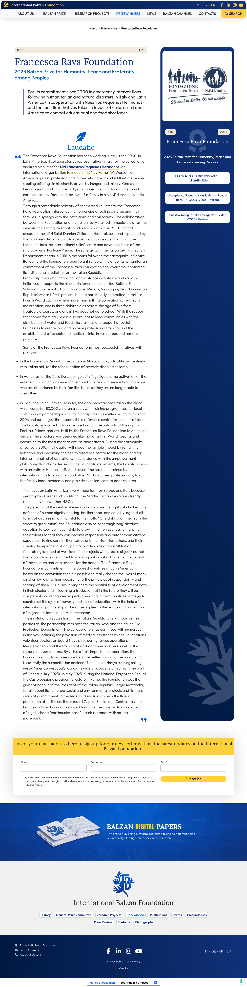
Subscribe (193, 778)
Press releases (197, 915)
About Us (25, 13)
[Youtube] (241, 5)
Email (163, 762)
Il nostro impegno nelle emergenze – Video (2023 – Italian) (197, 217)
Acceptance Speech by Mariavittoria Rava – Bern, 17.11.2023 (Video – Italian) (197, 197)
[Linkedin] (228, 5)
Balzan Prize (54, 13)
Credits (123, 968)
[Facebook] (221, 5)
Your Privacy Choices (134, 982)
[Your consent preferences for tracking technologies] (241, 981)
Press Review (103, 922)
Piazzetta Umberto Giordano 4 (38, 945)
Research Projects (92, 13)
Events (177, 915)
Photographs (144, 922)
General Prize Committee (73, 915)
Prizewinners (128, 13)
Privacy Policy (115, 961)
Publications (158, 915)
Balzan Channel (177, 13)
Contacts (207, 13)
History (45, 915)
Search (235, 13)
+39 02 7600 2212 (30, 954)
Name (24, 762)
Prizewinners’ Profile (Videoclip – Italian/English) (197, 178)
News (151, 13)
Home (93, 28)
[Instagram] (234, 5)
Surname (96, 762)
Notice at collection (102, 982)
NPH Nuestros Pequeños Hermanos (89, 166)
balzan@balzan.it (30, 950)
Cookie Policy (132, 961)
